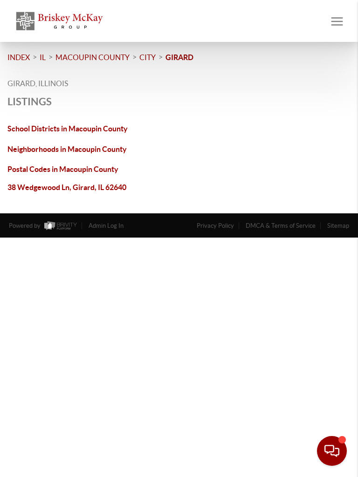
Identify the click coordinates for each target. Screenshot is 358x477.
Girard (179, 57)
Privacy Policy (215, 225)
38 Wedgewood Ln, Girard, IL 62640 (66, 187)
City (147, 57)
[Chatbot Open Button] (332, 451)
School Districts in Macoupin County (67, 128)
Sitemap (338, 225)
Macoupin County (92, 57)
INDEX (18, 57)
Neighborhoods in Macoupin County (67, 149)
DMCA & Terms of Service (281, 225)
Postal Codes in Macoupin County (62, 169)
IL (43, 57)
